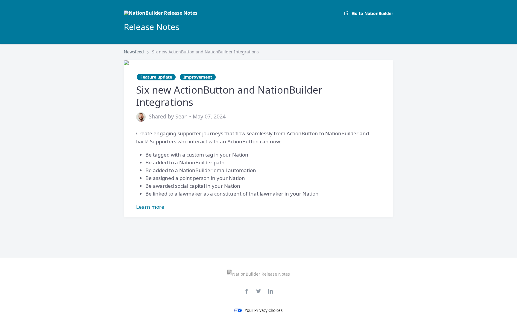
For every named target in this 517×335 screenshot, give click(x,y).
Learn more (150, 206)
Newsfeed (134, 52)
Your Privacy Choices (263, 310)
